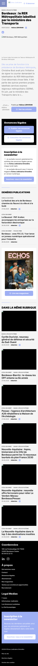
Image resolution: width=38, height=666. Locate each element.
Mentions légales (7, 658)
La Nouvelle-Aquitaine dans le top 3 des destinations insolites (18, 532)
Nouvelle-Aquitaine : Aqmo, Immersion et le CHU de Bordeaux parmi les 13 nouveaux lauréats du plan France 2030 (19, 453)
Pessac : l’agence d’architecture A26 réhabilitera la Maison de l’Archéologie (19, 414)
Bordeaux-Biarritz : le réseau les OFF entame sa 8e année (19, 376)
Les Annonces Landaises (11, 604)
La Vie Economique (9, 607)
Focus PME (18, 231)
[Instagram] (8, 559)
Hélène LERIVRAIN (17, 27)
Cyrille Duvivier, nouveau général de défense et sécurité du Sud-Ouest (18, 340)
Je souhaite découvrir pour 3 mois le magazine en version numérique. (18, 171)
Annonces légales (8, 575)
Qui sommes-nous (8, 569)
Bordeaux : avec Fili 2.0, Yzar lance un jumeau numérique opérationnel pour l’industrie (18, 236)
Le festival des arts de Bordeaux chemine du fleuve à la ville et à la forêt (17, 203)
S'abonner (30, 3)
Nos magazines (7, 582)
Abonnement (6, 579)
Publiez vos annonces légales (20, 129)
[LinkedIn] (3, 559)
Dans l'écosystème (9, 10)
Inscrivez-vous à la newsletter (19, 179)
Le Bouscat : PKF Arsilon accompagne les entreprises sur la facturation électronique (18, 220)
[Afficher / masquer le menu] (3, 3)
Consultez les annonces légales (20, 139)
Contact (5, 572)
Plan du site (5, 653)
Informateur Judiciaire (10, 601)
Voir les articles (25, 109)
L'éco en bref (7, 214)
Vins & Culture (7, 198)
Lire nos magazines (20, 293)
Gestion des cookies (8, 662)
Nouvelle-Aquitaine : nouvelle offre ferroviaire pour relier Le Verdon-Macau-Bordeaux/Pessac (17, 494)
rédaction (14, 209)
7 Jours (4, 598)
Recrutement (6, 588)
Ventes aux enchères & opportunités (15, 585)
